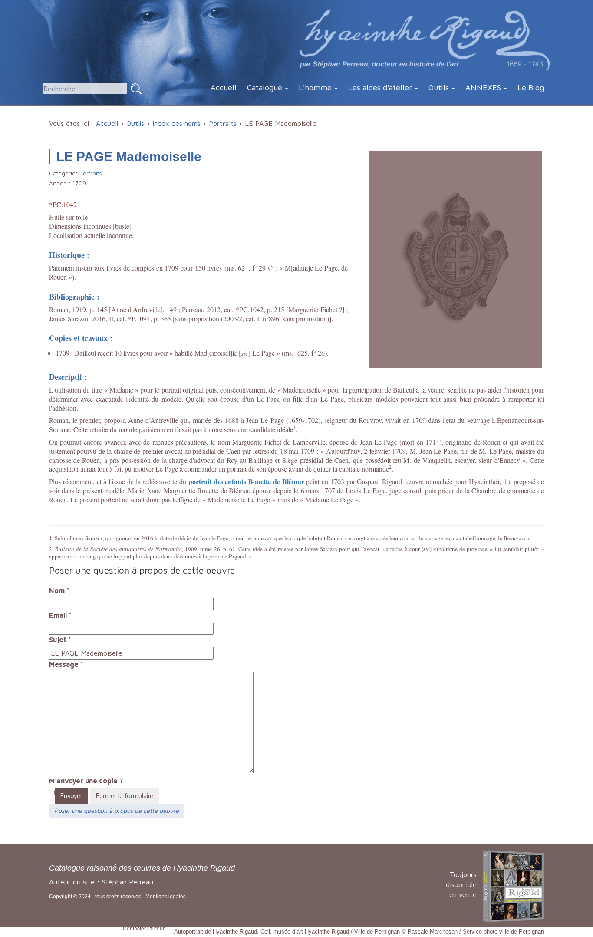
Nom (59, 590)
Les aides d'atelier (380, 87)
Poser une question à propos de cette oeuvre (116, 810)
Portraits (223, 123)
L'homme (315, 87)
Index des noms (176, 123)
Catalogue (264, 87)
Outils (438, 87)
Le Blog (530, 87)
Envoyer (71, 795)
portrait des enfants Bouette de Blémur (246, 481)
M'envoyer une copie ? (86, 781)
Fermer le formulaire (124, 795)
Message (66, 664)
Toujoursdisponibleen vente (461, 884)
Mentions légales (165, 897)
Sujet (60, 639)
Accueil (224, 87)
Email (60, 615)
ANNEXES (483, 87)
